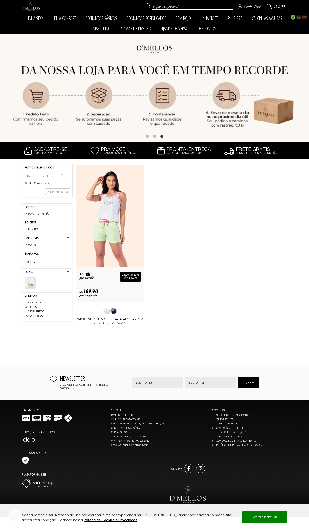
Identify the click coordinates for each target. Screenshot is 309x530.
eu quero (248, 382)
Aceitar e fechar (265, 517)
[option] (154, 88)
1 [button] (147, 136)
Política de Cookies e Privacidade (110, 520)
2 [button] (154, 136)
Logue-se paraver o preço (130, 277)
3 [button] (161, 136)
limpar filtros (59, 191)
